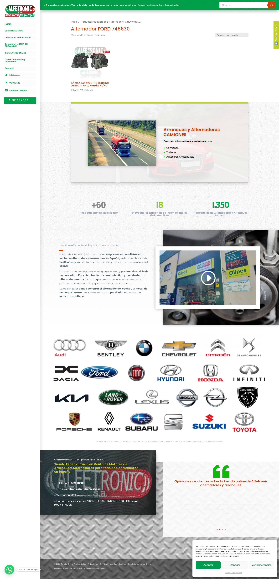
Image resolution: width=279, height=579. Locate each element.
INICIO (8, 24)
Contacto (9, 68)
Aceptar (208, 564)
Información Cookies (233, 573)
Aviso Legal (93, 564)
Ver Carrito (14, 83)
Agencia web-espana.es (94, 568)
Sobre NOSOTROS (14, 31)
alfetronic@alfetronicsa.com (83, 488)
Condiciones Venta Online (139, 564)
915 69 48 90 (20, 100)
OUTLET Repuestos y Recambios (15, 60)
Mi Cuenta (14, 75)
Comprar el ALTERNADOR (18, 37)
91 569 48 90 (76, 482)
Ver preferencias (262, 564)
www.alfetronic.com (76, 495)
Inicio (74, 21)
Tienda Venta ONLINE (15, 53)
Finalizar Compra (18, 91)
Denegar (235, 564)
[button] (9, 569)
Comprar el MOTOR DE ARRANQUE (16, 45)
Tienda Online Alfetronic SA (73, 564)
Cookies (122, 564)
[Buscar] (272, 5)
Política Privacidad (108, 564)
